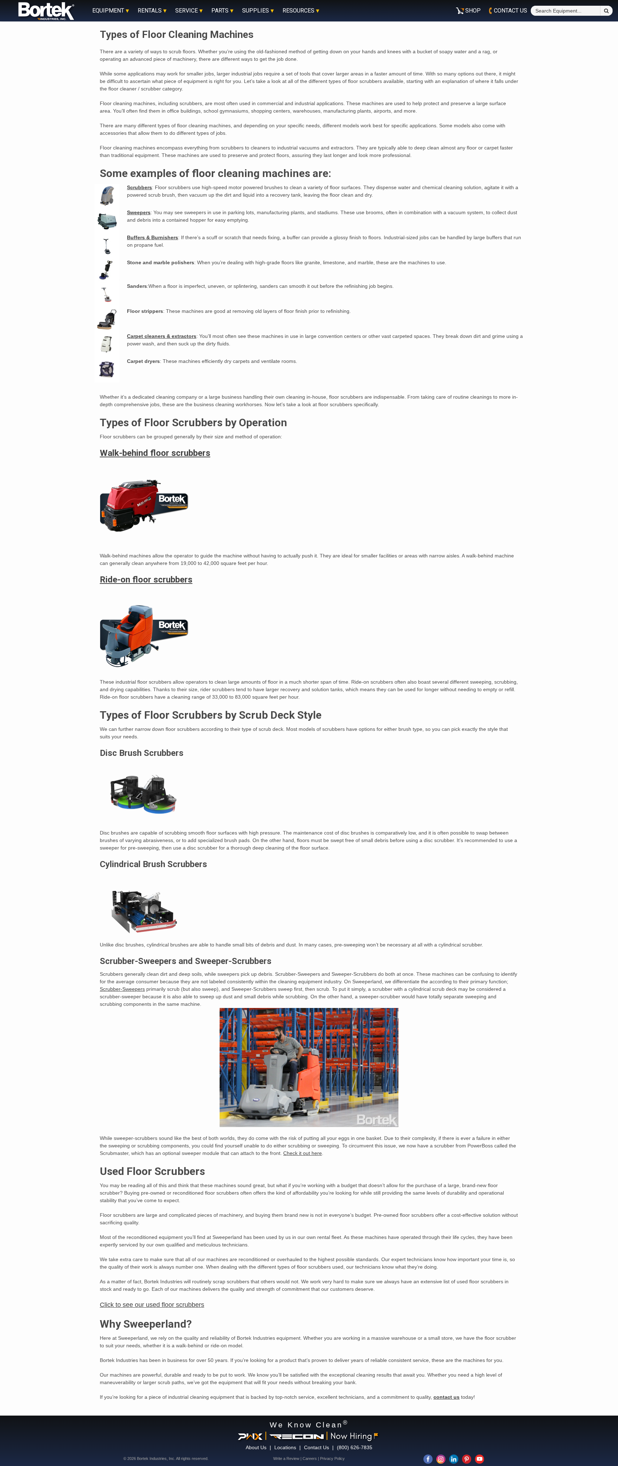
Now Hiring (351, 1435)
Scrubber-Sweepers (122, 989)
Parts (220, 11)
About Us (256, 1447)
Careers (310, 1458)
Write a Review (286, 1458)
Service (186, 11)
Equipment (108, 11)
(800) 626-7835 (354, 1447)
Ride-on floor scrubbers (146, 580)
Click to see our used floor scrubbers (152, 1304)
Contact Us (316, 1447)
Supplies (255, 11)
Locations (285, 1447)
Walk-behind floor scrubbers (155, 453)
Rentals (150, 11)
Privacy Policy (332, 1458)
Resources (298, 11)
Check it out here (302, 1153)
